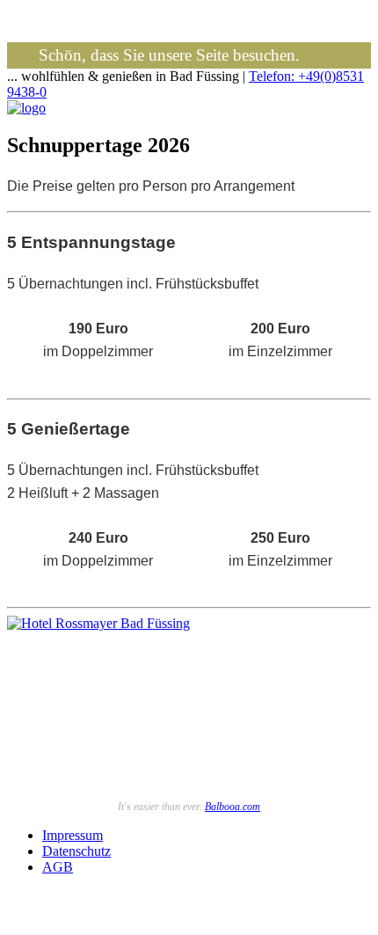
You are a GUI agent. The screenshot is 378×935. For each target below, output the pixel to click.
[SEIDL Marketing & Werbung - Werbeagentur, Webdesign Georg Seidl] (24, 919)
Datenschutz (76, 851)
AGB (57, 866)
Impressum (72, 835)
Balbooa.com (232, 806)
